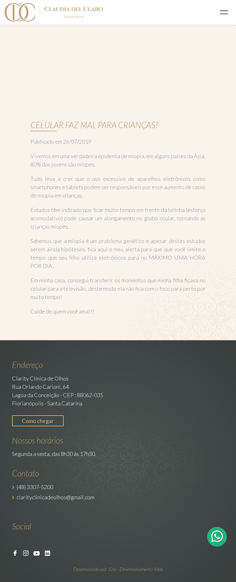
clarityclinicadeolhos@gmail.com (55, 497)
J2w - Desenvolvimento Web (135, 569)
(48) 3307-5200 (35, 487)
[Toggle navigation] (224, 12)
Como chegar (38, 420)
